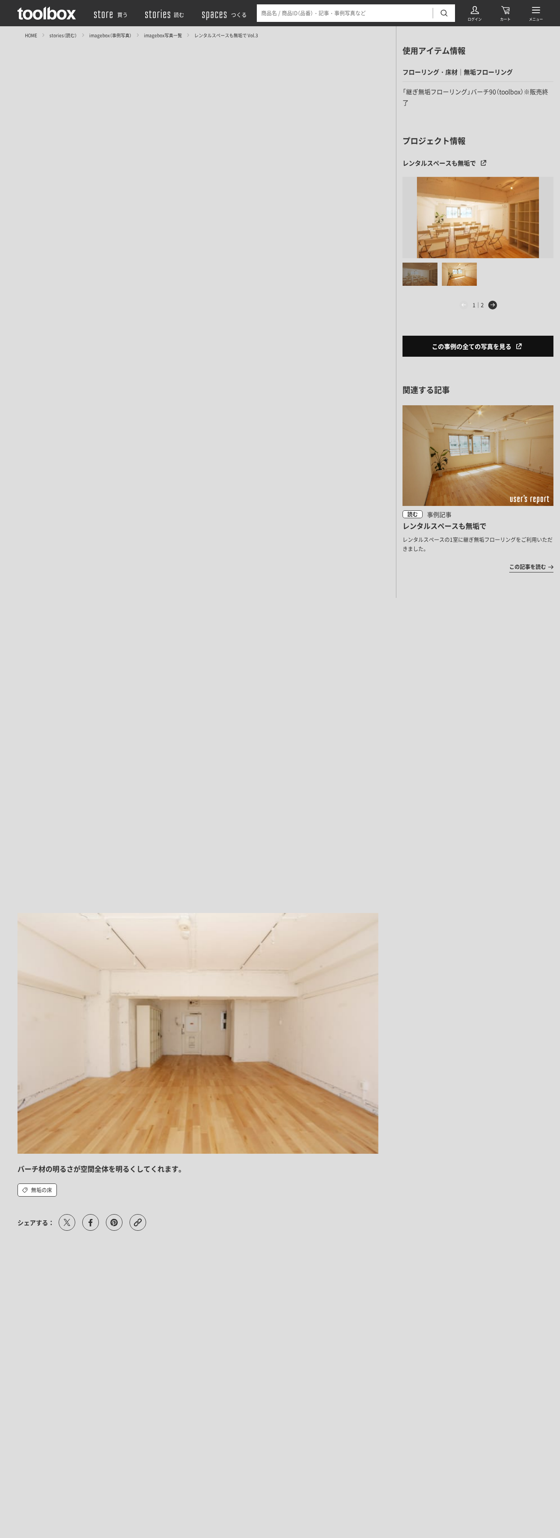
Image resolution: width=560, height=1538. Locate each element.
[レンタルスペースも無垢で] (477, 217)
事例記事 (439, 514)
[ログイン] (475, 13)
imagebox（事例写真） (110, 35)
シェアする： (36, 1222)
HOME (31, 35)
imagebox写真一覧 (163, 35)
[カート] (505, 13)
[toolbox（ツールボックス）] (47, 13)
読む (412, 514)
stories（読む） (63, 35)
